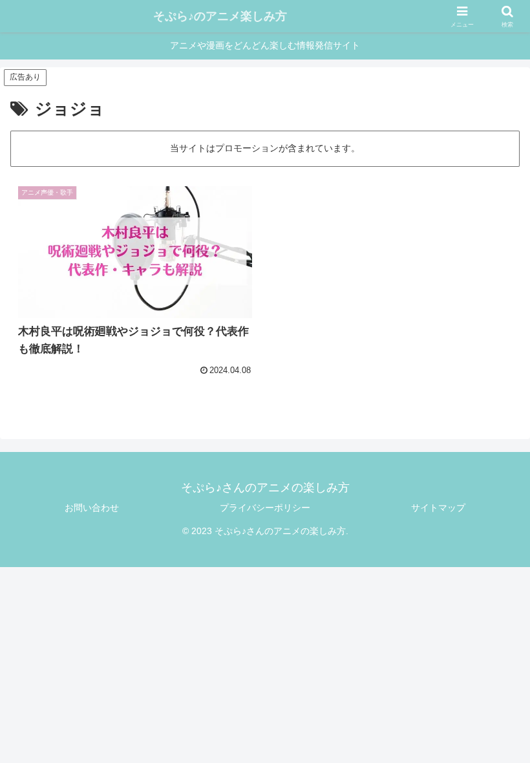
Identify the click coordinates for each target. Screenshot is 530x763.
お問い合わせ (92, 507)
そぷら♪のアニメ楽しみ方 (220, 16)
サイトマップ (438, 507)
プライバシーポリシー (265, 507)
